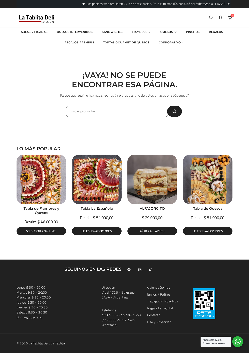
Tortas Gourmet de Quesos (126, 42)
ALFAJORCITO (152, 208)
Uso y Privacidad (159, 322)
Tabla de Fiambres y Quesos (41, 210)
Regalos (216, 32)
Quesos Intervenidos (75, 32)
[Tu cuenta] (220, 17)
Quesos (166, 32)
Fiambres (139, 32)
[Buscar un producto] (211, 17)
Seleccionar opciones (41, 231)
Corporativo (170, 42)
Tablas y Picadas (33, 32)
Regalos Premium (79, 42)
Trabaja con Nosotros (162, 301)
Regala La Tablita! (160, 308)
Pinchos (193, 32)
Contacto (153, 315)
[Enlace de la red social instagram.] (139, 269)
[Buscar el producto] (174, 111)
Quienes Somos (158, 287)
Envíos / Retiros (159, 294)
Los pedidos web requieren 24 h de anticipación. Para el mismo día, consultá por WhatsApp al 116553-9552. (154, 4)
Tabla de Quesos (207, 208)
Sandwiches (112, 32)
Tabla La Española (97, 208)
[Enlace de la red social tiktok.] (150, 269)
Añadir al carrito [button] (152, 231)
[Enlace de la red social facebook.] (129, 269)
